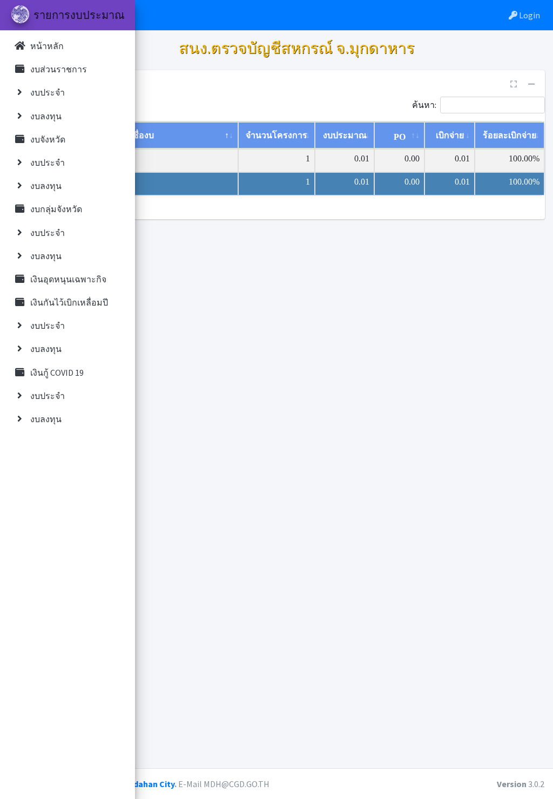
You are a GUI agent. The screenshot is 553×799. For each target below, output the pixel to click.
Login (528, 15)
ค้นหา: (424, 104)
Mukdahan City (145, 783)
